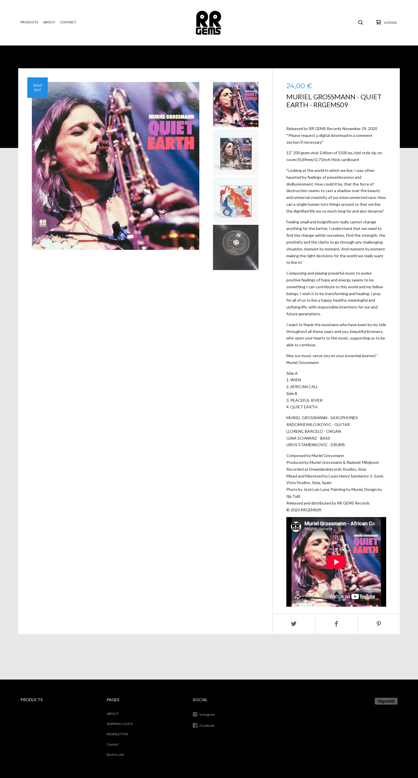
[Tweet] (294, 624)
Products (29, 22)
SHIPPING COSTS (120, 724)
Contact (68, 22)
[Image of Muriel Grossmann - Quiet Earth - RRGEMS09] (235, 104)
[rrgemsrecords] (208, 22)
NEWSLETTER (117, 734)
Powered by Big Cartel (386, 701)
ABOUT (49, 22)
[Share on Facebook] (336, 624)
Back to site (115, 754)
